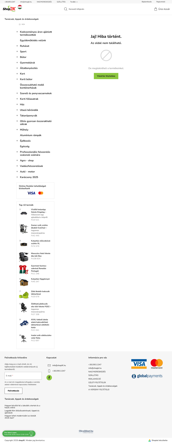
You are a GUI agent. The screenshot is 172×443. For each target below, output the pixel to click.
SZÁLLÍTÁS (61, 2)
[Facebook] (49, 377)
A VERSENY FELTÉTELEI (98, 389)
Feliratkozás (13, 390)
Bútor (23, 57)
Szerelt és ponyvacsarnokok (36, 93)
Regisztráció (160, 2)
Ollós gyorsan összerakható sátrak (36, 122)
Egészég (24, 146)
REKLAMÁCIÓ (94, 379)
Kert (22, 73)
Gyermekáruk (27, 62)
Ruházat (24, 46)
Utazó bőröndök (29, 110)
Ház (22, 104)
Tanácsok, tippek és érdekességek (102, 386)
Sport (23, 51)
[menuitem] (21, 19)
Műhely (24, 129)
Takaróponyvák (28, 115)
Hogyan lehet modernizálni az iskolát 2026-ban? (20, 417)
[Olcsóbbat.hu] (86, 431)
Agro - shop (27, 160)
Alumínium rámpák (30, 135)
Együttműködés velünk (33, 40)
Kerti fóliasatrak (29, 99)
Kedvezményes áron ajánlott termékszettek (36, 33)
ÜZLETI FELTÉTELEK (97, 382)
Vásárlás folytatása (106, 76)
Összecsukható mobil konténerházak (32, 86)
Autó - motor (27, 171)
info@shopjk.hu (26, 2)
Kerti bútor (26, 79)
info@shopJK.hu (59, 365)
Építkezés (25, 140)
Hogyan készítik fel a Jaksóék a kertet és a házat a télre (22, 407)
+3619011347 (10, 2)
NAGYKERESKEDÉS (44, 2)
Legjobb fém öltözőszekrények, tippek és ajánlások (22, 412)
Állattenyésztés (29, 68)
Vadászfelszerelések (31, 166)
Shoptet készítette (160, 440)
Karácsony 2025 (29, 177)
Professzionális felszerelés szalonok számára (35, 153)
